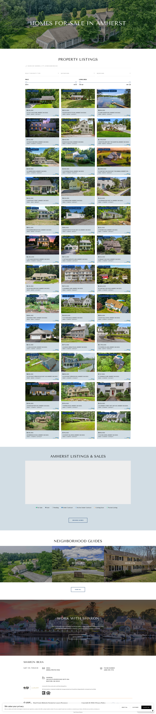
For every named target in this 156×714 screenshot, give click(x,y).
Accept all (146, 707)
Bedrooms (100, 73)
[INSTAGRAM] (117, 703)
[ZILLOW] (130, 703)
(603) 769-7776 (109, 670)
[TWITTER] (126, 703)
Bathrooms (65, 73)
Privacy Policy (100, 703)
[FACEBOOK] (113, 703)
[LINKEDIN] (122, 703)
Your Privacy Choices (78, 712)
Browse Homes (78, 520)
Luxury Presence (62, 703)
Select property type (32, 73)
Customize (135, 707)
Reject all (124, 707)
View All (78, 589)
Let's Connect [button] (78, 637)
